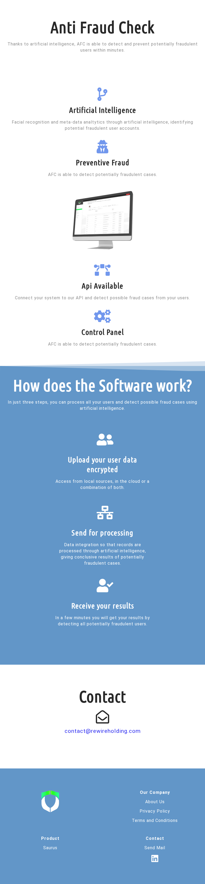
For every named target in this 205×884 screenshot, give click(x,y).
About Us (155, 801)
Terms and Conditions (155, 820)
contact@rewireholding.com (103, 731)
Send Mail (154, 847)
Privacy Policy (155, 811)
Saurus (50, 847)
